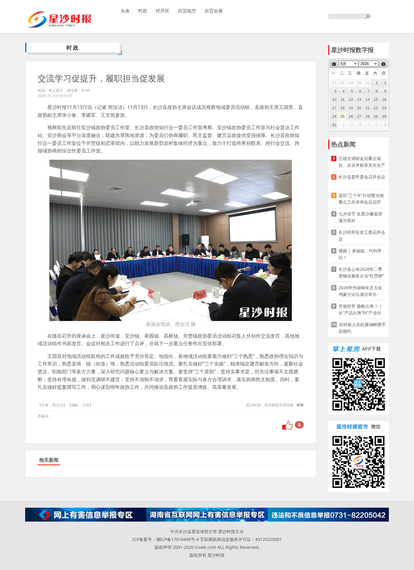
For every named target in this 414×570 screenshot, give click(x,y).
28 (368, 116)
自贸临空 (187, 11)
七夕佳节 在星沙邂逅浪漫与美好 (360, 217)
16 (384, 99)
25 (342, 116)
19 (351, 108)
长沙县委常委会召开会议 (362, 177)
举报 (300, 405)
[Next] (383, 64)
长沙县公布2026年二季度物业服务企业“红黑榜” (361, 272)
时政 (142, 11)
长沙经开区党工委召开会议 (362, 235)
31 (334, 125)
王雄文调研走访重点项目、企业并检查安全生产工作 (362, 162)
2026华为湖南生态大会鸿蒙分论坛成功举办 (360, 291)
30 (384, 116)
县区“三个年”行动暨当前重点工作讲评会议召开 (361, 198)
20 (359, 108)
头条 (125, 11)
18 (342, 108)
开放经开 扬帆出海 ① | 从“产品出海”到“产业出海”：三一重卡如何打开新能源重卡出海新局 (360, 309)
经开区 (162, 11)
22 (376, 108)
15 (376, 99)
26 (351, 116)
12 (351, 99)
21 (368, 108)
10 (334, 99)
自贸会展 (214, 11)
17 (334, 108)
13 (359, 99)
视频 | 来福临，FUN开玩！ (360, 254)
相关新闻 (48, 460)
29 (376, 116)
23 (384, 108)
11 (343, 99)
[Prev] (334, 64)
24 (334, 116)
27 (359, 116)
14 (368, 99)
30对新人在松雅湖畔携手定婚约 (362, 328)
